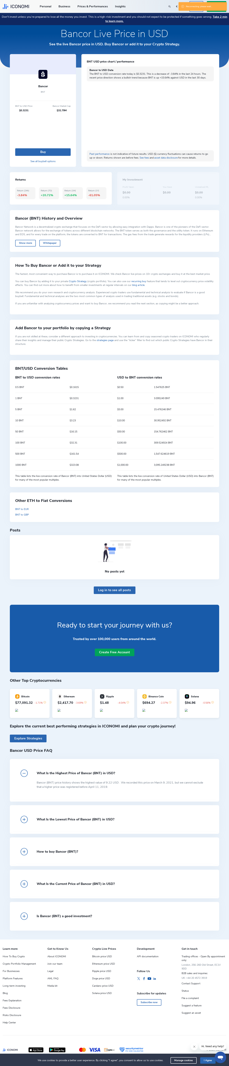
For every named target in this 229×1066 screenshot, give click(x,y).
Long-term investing (14, 986)
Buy (43, 152)
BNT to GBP (22, 514)
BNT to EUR (22, 509)
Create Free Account (114, 652)
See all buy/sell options (43, 161)
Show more (25, 243)
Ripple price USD (101, 971)
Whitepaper (50, 243)
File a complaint (190, 998)
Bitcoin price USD (102, 956)
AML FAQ (53, 978)
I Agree (208, 1060)
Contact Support (191, 983)
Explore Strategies (28, 738)
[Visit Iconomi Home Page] (16, 6)
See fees (144, 157)
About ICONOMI (56, 956)
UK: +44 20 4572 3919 (194, 978)
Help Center (9, 1022)
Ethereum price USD (103, 964)
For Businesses (11, 971)
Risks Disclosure (12, 1015)
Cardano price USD (102, 986)
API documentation (148, 956)
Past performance (99, 154)
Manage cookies (183, 1060)
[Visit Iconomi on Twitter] (138, 979)
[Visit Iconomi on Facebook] (144, 979)
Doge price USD (101, 978)
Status (185, 991)
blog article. (138, 285)
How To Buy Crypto (14, 956)
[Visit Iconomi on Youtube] (149, 979)
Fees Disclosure (11, 1008)
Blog (5, 993)
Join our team (54, 964)
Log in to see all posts (114, 590)
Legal (50, 971)
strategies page (105, 340)
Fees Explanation (12, 1000)
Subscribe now (149, 1002)
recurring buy (138, 281)
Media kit (52, 986)
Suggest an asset (191, 1013)
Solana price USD (102, 993)
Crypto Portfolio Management (19, 964)
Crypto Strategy (78, 281)
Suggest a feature (191, 1005)
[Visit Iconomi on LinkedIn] (155, 979)
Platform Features (13, 978)
